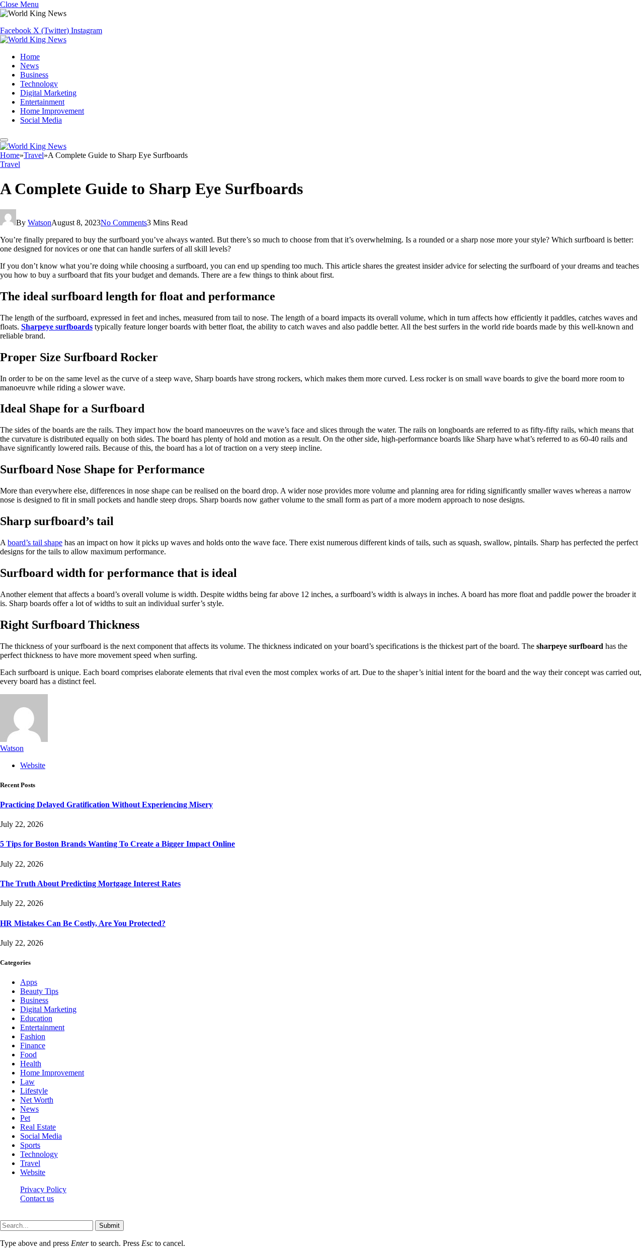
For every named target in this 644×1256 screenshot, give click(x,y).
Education (36, 1018)
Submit (109, 1225)
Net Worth (36, 1100)
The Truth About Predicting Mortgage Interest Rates (90, 883)
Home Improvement (52, 111)
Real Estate (38, 1127)
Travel (10, 164)
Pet (25, 1118)
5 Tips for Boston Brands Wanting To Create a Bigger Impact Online (117, 844)
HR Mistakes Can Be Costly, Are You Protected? (83, 923)
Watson (39, 222)
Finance (32, 1045)
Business (34, 74)
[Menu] (4, 139)
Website (32, 1172)
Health (30, 1063)
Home (30, 56)
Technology (39, 83)
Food (28, 1054)
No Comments (124, 222)
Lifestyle (34, 1090)
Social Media (41, 120)
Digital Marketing (48, 93)
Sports (30, 1145)
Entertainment (42, 102)
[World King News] (33, 39)
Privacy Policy (43, 1189)
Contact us (37, 1198)
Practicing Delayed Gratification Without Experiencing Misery (106, 804)
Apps (28, 982)
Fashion (32, 1036)
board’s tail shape (35, 542)
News (29, 65)
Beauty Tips (39, 991)
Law (27, 1081)
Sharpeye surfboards (57, 326)
